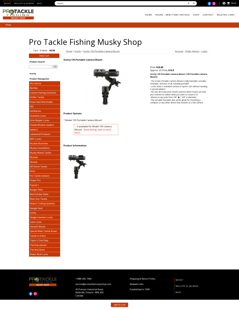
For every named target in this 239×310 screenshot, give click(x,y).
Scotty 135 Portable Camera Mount (101, 51)
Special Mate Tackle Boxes (43, 231)
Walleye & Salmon (24, 3)
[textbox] (40, 66)
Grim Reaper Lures (39, 120)
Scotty (33, 212)
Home (148, 14)
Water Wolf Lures (39, 254)
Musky (7, 3)
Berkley (34, 88)
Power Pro (35, 180)
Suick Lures (36, 222)
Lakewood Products (40, 134)
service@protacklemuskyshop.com (93, 284)
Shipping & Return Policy (142, 278)
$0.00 (233, 3)
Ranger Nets (36, 189)
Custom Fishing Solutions (43, 92)
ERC (32, 106)
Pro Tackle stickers (39, 175)
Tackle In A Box (38, 235)
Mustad (34, 157)
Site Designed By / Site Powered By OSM (119, 307)
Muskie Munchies (39, 143)
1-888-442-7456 (83, 278)
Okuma (33, 162)
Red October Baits (39, 194)
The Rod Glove (37, 249)
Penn (32, 171)
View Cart (44, 55)
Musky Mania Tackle (40, 152)
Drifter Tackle (37, 97)
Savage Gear (36, 208)
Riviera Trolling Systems (42, 203)
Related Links (226, 14)
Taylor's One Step (39, 240)
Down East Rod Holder (41, 101)
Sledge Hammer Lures (41, 217)
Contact (208, 14)
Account (179, 51)
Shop (196, 14)
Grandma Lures (38, 115)
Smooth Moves (37, 226)
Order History (192, 51)
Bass (39, 3)
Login (204, 51)
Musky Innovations (40, 148)
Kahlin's (34, 129)
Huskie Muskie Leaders (42, 124)
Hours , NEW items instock (172, 14)
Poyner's (34, 185)
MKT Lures (35, 138)
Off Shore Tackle (38, 166)
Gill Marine (35, 111)
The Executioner (38, 245)
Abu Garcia (35, 83)
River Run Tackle (38, 198)
